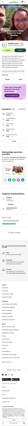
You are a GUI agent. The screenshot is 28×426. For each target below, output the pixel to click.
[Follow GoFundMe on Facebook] (2, 374)
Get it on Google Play (6, 379)
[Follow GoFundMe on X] (9, 374)
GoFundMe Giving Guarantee (17, 273)
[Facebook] (9, 180)
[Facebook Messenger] (18, 180)
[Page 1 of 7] (11, 37)
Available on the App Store (16, 379)
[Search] (2, 2)
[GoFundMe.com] (14, 2)
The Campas (9, 123)
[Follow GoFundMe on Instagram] (12, 374)
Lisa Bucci (9, 197)
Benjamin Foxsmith (11, 134)
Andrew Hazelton (11, 208)
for (14, 6)
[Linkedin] (22, 180)
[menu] (25, 2)
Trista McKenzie (10, 118)
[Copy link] (5, 180)
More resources (6, 362)
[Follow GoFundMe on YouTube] (5, 374)
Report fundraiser (15, 232)
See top (23, 109)
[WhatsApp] (14, 180)
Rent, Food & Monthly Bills (11, 220)
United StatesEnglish (15, 370)
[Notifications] (21, 2)
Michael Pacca (10, 129)
